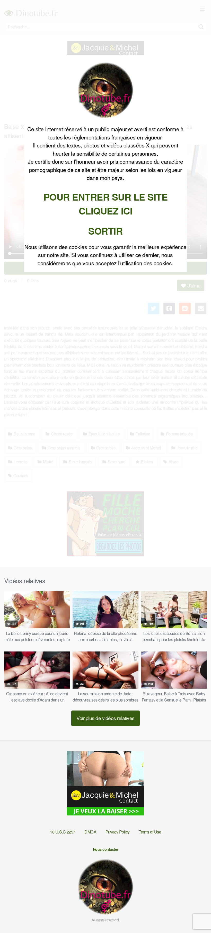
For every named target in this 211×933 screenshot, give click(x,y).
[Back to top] (197, 916)
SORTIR (105, 230)
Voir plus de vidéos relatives (105, 717)
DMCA (90, 832)
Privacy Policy (118, 832)
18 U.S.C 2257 (62, 832)
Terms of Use (150, 832)
